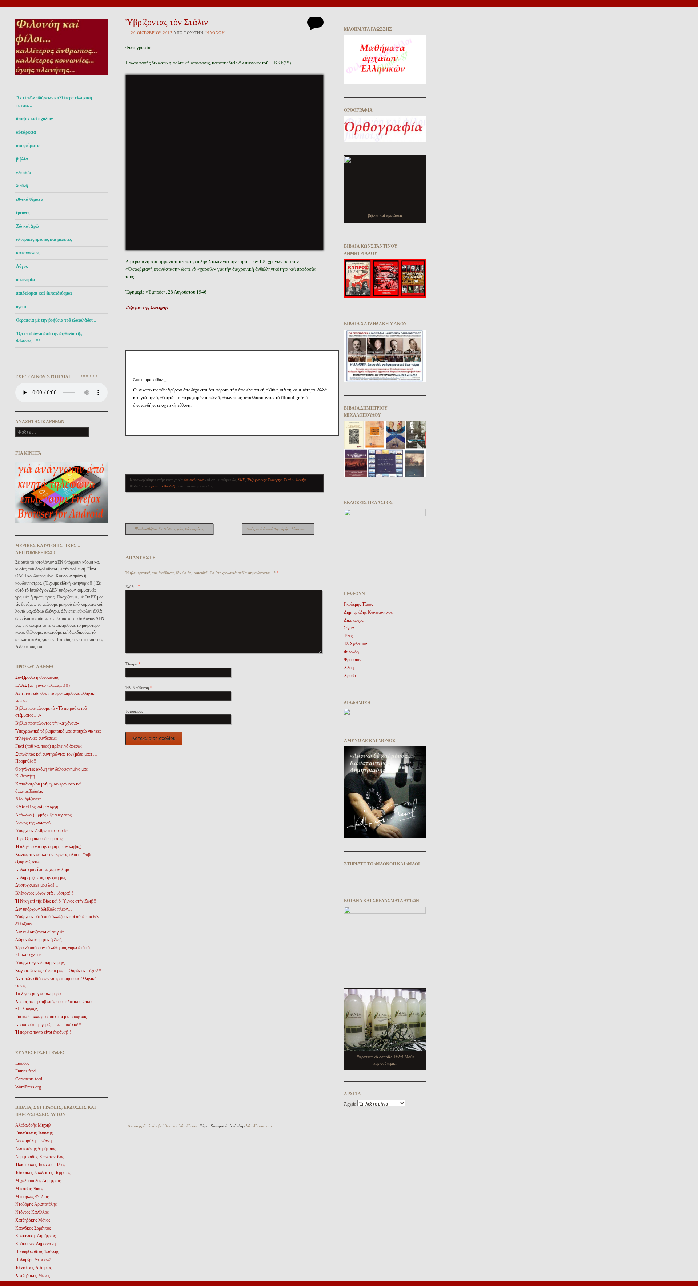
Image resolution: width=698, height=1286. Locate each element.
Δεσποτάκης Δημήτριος (35, 1148)
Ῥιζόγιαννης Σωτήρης (264, 480)
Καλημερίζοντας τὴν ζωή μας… (43, 877)
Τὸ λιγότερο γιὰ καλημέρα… (40, 993)
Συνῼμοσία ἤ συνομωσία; (37, 677)
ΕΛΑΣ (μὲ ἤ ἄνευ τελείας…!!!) (42, 685)
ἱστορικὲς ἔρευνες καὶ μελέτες (44, 239)
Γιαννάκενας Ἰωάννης (34, 1132)
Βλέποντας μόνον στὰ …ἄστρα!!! (44, 893)
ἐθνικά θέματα (29, 199)
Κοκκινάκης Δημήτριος (35, 1235)
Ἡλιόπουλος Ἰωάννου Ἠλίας (40, 1164)
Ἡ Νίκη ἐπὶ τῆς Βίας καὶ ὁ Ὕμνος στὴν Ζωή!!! (55, 901)
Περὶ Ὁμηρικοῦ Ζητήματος (39, 838)
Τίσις (348, 635)
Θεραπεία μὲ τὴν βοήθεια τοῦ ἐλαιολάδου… (57, 320)
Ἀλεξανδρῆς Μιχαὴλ (33, 1125)
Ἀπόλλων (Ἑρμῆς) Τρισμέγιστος (43, 814)
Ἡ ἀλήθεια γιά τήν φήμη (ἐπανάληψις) (48, 846)
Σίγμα (349, 627)
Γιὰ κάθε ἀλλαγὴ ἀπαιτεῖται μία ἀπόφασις (51, 1016)
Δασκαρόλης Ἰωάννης (34, 1140)
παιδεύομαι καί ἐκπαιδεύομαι (44, 293)
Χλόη (349, 667)
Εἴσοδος (22, 1063)
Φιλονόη (215, 33)
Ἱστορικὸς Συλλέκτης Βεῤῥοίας (43, 1172)
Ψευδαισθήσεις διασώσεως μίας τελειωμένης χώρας (171, 529)
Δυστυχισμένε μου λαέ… (37, 885)
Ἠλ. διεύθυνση (138, 687)
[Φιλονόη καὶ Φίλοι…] (61, 77)
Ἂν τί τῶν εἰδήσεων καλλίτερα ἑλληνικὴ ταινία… (54, 101)
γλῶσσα (23, 172)
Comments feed (28, 1079)
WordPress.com (259, 1126)
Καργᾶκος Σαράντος (33, 1228)
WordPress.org (28, 1087)
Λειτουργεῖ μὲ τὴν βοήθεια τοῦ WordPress (162, 1126)
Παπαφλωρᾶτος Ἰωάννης (37, 1251)
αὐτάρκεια (26, 132)
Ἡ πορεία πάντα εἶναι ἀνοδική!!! (43, 1032)
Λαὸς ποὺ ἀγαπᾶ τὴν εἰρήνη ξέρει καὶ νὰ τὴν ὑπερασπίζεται (280, 529)
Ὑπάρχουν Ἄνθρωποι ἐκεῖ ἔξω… (44, 830)
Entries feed (25, 1071)
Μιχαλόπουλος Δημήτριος (38, 1180)
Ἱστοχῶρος (134, 711)
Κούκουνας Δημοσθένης (36, 1243)
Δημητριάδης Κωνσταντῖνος (39, 1156)
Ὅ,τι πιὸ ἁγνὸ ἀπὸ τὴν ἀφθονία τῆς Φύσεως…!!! (49, 337)
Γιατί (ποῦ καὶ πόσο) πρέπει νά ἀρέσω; (48, 746)
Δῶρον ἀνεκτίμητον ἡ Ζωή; (39, 939)
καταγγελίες (27, 252)
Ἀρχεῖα (350, 1104)
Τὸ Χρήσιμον (355, 643)
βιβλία (22, 159)
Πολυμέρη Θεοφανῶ (33, 1259)
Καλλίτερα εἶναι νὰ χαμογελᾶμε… (44, 869)
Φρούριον (352, 659)
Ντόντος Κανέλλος (32, 1212)
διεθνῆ (22, 185)
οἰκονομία (25, 279)
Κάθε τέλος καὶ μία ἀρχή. (37, 806)
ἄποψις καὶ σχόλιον (34, 118)
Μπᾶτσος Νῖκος (29, 1188)
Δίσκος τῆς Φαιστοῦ (33, 822)
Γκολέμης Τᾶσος (358, 604)
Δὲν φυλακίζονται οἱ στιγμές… (42, 932)
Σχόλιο (132, 586)
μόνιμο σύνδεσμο (165, 486)
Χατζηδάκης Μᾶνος (32, 1220)
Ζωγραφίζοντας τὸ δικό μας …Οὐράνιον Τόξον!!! (58, 970)
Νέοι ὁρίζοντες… (30, 798)
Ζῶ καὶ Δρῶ (27, 226)
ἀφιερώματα (28, 145)
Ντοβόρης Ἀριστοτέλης (36, 1204)
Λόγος (22, 266)
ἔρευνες (22, 212)
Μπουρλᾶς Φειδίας (32, 1196)
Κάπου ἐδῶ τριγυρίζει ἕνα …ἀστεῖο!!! (48, 1024)
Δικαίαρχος (354, 620)
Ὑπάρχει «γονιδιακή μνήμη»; (40, 962)
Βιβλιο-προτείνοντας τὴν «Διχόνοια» (47, 723)
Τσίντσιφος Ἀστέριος (33, 1267)
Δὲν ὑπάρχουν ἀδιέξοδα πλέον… (43, 909)
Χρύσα (350, 675)
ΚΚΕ (241, 480)
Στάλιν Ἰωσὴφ (295, 480)
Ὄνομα (133, 664)
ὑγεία (21, 306)
